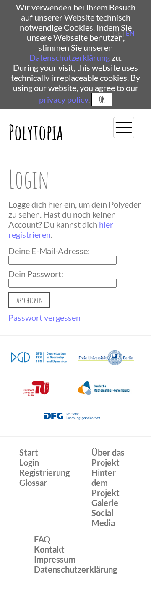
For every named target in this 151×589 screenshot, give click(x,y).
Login (29, 462)
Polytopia (35, 132)
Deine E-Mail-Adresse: (49, 251)
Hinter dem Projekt (105, 482)
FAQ (42, 539)
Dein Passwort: (35, 274)
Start (28, 452)
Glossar (33, 482)
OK (101, 99)
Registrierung (44, 472)
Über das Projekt (108, 457)
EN (130, 33)
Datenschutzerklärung (69, 57)
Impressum (55, 559)
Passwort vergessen (44, 317)
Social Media (103, 518)
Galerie (104, 503)
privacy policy (63, 99)
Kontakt (49, 549)
